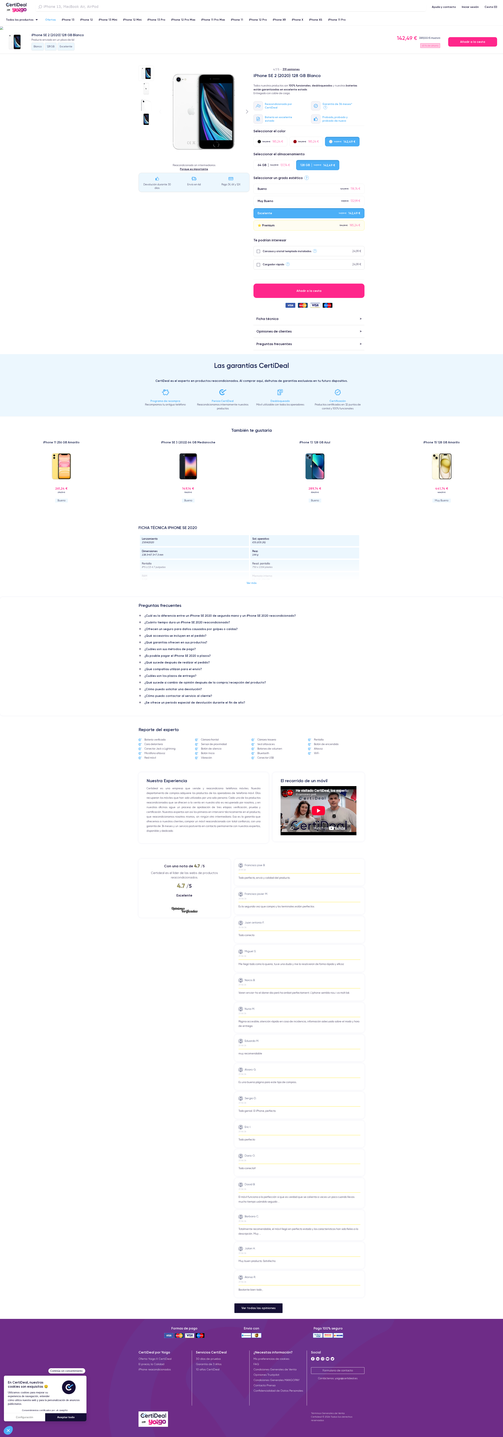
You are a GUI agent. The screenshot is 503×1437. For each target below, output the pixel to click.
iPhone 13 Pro (156, 19)
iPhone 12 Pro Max (183, 19)
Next (247, 111)
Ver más (252, 582)
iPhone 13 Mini (108, 19)
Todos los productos (19, 19)
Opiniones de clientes (274, 331)
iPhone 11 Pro (337, 19)
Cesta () (491, 7)
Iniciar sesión (470, 7)
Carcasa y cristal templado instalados (287, 251)
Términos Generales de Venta (328, 1413)
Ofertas (50, 19)
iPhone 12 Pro (258, 19)
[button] (251, 28)
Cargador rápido (273, 264)
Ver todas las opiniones (258, 1308)
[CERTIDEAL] (16, 6)
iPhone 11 (237, 19)
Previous (160, 111)
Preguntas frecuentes (274, 344)
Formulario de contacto (338, 1370)
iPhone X (297, 19)
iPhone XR (279, 19)
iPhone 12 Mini (132, 19)
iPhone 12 (86, 19)
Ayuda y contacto (444, 7)
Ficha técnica (267, 319)
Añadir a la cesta (472, 42)
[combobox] (230, 7)
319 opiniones (291, 69)
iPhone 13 (68, 19)
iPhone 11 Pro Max (213, 19)
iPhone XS (315, 19)
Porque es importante (194, 169)
